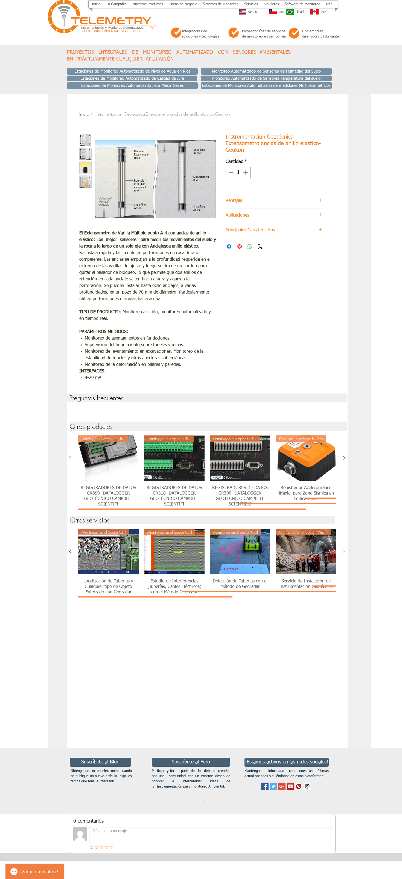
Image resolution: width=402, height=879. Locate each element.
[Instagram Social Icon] (307, 786)
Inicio (84, 114)
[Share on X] (260, 246)
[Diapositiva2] (203, 800)
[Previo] (30, 781)
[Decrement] (230, 172)
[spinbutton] (238, 172)
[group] (207, 410)
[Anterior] (70, 458)
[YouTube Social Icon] (290, 786)
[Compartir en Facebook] (229, 246)
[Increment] (246, 172)
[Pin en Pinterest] (239, 246)
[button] (148, 4)
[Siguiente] (344, 458)
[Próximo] (371, 781)
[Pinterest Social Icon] (298, 786)
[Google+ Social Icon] (282, 786)
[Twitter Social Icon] (273, 786)
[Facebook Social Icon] (265, 786)
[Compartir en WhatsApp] (250, 246)
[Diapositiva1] (198, 800)
